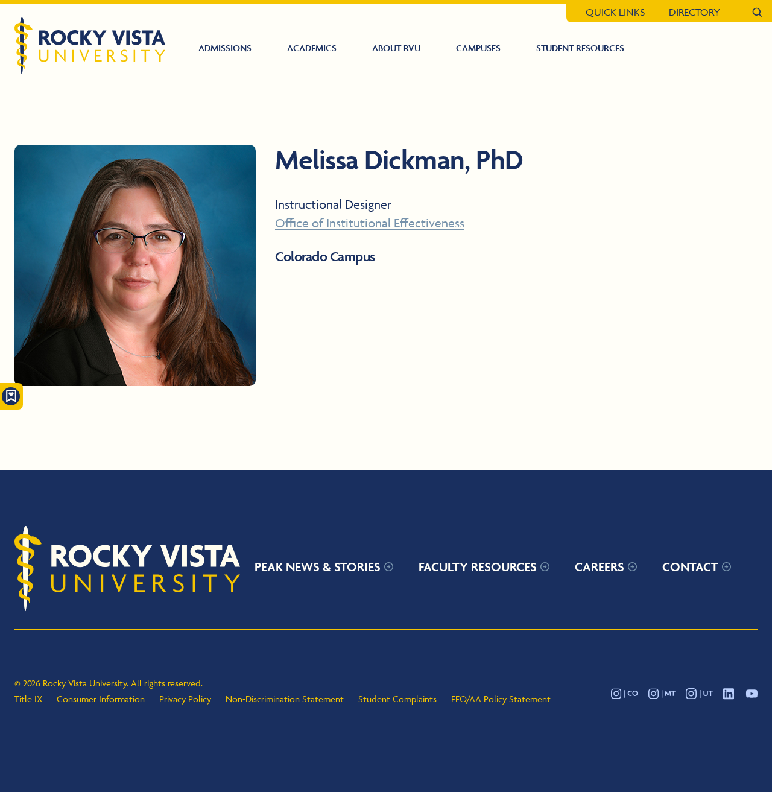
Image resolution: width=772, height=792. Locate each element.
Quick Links (615, 12)
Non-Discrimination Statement (285, 699)
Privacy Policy (185, 699)
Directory (694, 12)
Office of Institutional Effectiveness (369, 222)
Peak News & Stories (318, 566)
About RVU (396, 48)
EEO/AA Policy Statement (501, 699)
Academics (312, 48)
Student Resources (580, 48)
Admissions (225, 48)
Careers (599, 566)
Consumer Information (101, 699)
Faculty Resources (478, 566)
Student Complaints (397, 699)
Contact (690, 566)
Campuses (478, 48)
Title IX (28, 699)
